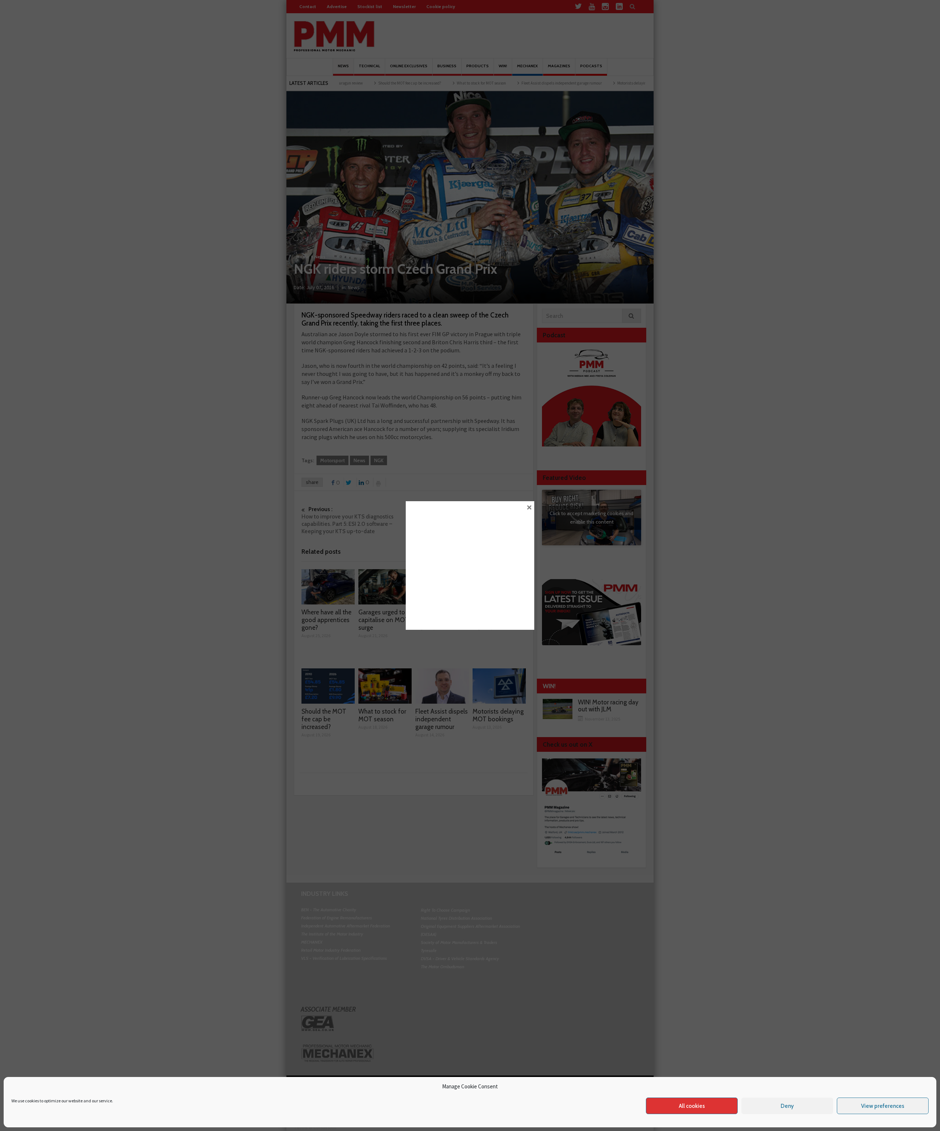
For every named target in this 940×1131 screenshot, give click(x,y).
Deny (787, 1106)
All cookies (692, 1106)
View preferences (882, 1106)
